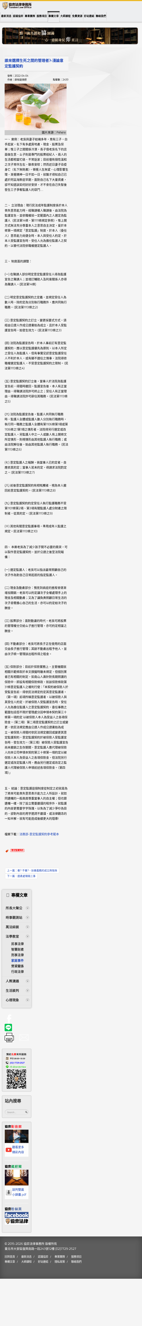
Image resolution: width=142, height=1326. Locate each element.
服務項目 (42, 16)
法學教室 (12, 936)
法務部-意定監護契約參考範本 (39, 834)
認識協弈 (18, 16)
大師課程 (65, 16)
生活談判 (12, 990)
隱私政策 (60, 1261)
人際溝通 (12, 981)
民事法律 (17, 944)
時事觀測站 (14, 917)
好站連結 (89, 16)
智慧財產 (17, 949)
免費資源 (77, 16)
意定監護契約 (17, 850)
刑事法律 (17, 955)
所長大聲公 (14, 908)
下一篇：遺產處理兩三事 (21, 876)
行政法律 (17, 971)
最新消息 (6, 16)
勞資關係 (17, 966)
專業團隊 (30, 16)
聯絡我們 (101, 16)
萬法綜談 (12, 927)
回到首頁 (10, 1256)
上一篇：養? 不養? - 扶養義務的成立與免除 (32, 870)
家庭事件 (17, 960)
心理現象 (12, 1000)
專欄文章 (53, 16)
